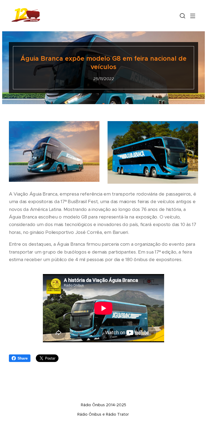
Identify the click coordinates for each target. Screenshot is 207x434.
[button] (182, 15)
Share (23, 358)
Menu (192, 15)
